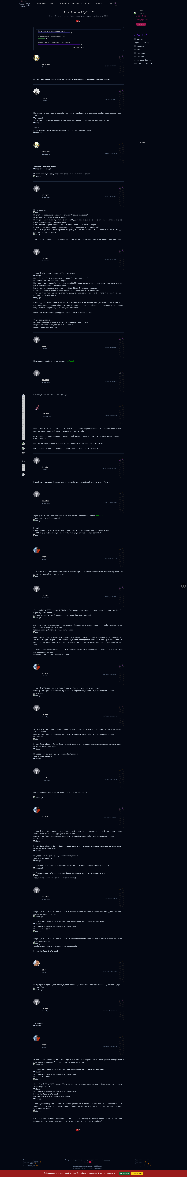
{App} (110, 3)
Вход (138, 16)
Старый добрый (24, 5)
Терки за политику (141, 42)
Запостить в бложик (142, 60)
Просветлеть (139, 53)
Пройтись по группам (143, 64)
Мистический (64, 3)
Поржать (138, 50)
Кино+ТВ (88, 3)
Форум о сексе (41, 3)
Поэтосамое (139, 57)
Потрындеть (139, 39)
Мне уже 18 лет (124, 1173)
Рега (144, 16)
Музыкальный (77, 3)
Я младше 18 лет (137, 1173)
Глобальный (53, 3)
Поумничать (139, 46)
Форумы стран (99, 3)
